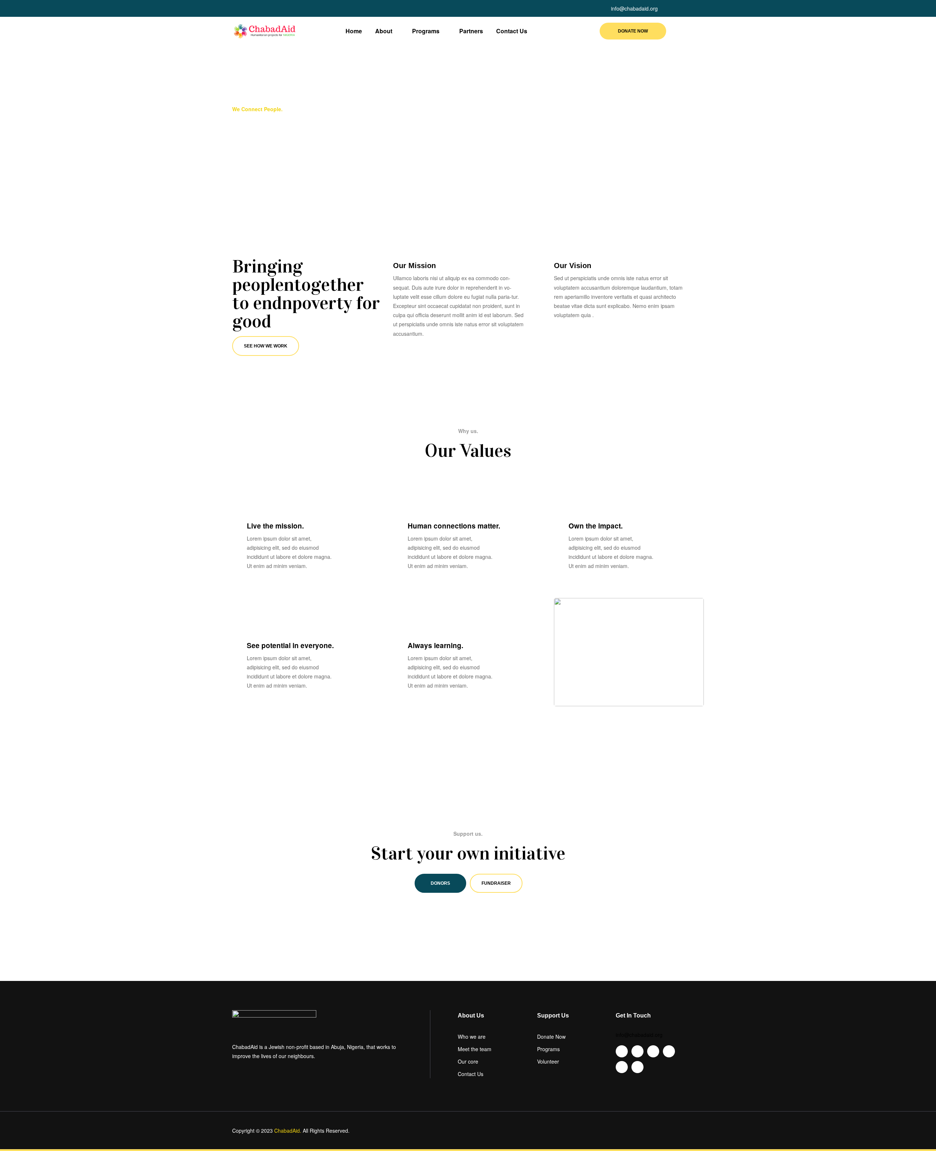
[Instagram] (275, 8)
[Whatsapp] (288, 8)
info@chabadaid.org (639, 1034)
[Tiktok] (301, 8)
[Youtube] (248, 8)
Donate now (633, 31)
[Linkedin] (261, 8)
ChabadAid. (287, 1130)
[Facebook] (235, 8)
